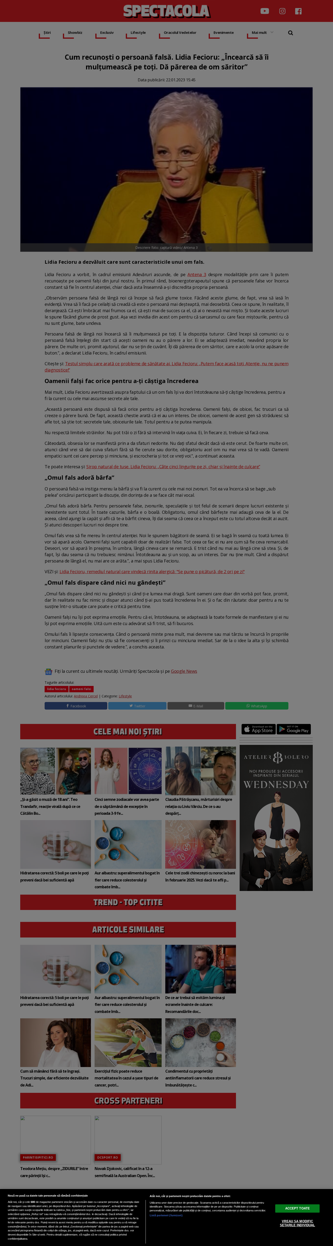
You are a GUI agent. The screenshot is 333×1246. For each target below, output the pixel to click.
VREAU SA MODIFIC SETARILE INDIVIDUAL (297, 1223)
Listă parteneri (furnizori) (166, 1215)
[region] (166, 1217)
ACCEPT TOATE (297, 1208)
